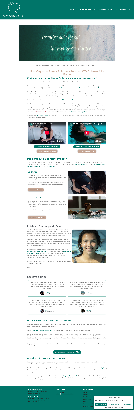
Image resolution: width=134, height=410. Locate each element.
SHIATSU (102, 10)
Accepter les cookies (101, 404)
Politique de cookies (108, 407)
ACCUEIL (74, 10)
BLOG (110, 10)
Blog (84, 401)
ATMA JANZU (87, 394)
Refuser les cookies (114, 404)
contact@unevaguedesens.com (64, 394)
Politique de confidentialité (117, 407)
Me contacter (87, 399)
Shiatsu (38, 112)
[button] (131, 397)
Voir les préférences (126, 404)
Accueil (85, 392)
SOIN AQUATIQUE (87, 10)
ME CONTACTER (123, 10)
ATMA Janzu (47, 112)
